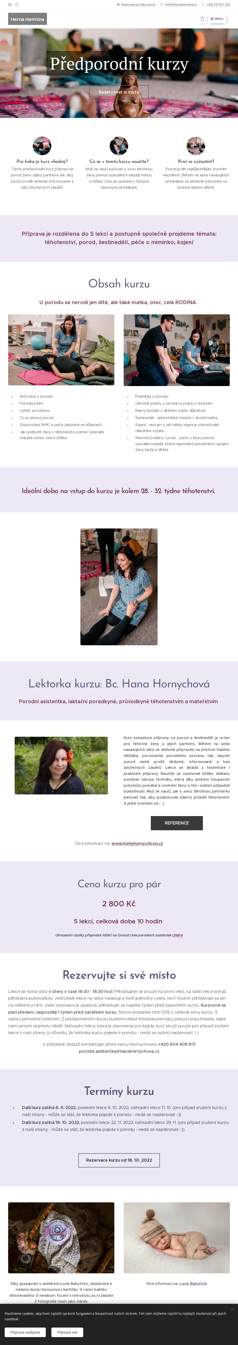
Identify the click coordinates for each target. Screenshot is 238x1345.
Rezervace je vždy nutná (138, 4)
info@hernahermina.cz (181, 4)
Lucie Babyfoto (193, 1283)
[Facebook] (10, 5)
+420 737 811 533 (218, 4)
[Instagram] (17, 5)
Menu (219, 19)
